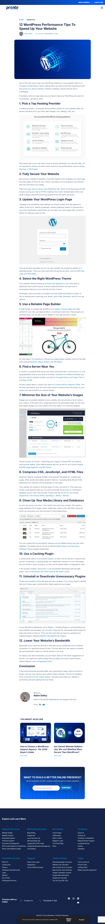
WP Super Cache (62, 572)
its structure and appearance (54, 284)
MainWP (43, 636)
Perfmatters (31, 274)
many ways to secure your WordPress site (43, 189)
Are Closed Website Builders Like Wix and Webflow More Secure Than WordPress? (68, 749)
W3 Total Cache (47, 572)
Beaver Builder (43, 362)
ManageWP (51, 636)
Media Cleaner (61, 546)
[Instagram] (73, 898)
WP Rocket (35, 572)
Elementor (33, 362)
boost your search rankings (33, 89)
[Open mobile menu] (102, 7)
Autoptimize (23, 496)
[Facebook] (69, 898)
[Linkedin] (78, 898)
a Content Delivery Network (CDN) (66, 385)
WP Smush (47, 467)
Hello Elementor (65, 296)
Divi (76, 296)
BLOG (21, 20)
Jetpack (63, 636)
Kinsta (82, 166)
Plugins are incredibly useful (30, 581)
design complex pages (63, 309)
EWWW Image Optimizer (28, 467)
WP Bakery (58, 362)
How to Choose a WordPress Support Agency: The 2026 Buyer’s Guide (34, 749)
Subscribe (66, 788)
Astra (56, 296)
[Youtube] (78, 903)
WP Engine (33, 169)
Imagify (80, 464)
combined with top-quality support (37, 677)
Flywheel (22, 169)
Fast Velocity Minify (36, 496)
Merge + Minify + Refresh (59, 496)
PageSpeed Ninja (45, 661)
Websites (31, 20)
